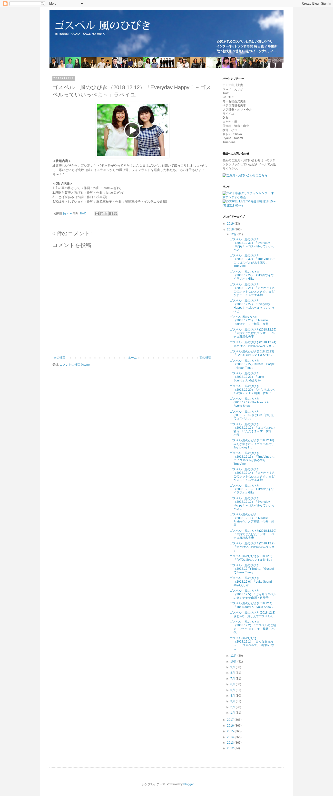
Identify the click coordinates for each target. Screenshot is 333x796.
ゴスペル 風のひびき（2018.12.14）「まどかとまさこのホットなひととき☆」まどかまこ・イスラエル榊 (252, 475)
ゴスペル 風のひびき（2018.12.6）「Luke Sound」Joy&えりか (252, 581)
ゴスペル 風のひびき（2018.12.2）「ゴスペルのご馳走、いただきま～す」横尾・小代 (253, 627)
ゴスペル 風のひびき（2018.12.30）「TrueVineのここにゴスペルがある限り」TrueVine (252, 261)
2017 (231, 719)
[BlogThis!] (101, 213)
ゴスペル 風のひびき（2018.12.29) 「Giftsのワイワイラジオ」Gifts (252, 275)
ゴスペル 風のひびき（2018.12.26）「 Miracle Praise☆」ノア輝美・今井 (249, 320)
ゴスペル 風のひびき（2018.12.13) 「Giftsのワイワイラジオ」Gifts (252, 489)
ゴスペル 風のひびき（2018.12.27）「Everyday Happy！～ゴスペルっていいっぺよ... (252, 306)
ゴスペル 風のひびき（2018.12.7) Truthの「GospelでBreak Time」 (252, 569)
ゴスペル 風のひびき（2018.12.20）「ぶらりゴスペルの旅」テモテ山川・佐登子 (252, 389)
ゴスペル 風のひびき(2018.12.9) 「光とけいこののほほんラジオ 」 (252, 547)
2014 (231, 737)
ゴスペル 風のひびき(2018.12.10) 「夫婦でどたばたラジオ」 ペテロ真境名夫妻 (253, 534)
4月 (233, 695)
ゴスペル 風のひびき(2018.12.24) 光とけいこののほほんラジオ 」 (253, 344)
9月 (233, 667)
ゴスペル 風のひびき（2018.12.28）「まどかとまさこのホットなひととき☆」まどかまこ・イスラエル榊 (252, 290)
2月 (233, 707)
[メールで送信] (97, 213)
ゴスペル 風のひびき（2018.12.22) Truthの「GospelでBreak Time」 (252, 364)
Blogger (188, 784)
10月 (233, 661)
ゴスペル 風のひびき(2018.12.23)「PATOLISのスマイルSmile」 (252, 353)
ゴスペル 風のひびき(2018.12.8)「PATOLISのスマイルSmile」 (251, 557)
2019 (231, 223)
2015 (231, 731)
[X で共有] (106, 213)
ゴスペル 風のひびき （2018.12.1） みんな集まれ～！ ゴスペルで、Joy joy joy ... (252, 643)
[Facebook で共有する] (110, 213)
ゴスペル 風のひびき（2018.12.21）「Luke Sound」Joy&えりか (247, 377)
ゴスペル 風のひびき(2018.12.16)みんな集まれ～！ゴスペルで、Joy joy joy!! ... (252, 444)
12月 (233, 234)
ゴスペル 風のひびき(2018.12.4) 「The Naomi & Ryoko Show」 (252, 605)
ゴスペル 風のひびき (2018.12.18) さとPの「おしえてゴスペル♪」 (252, 415)
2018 (231, 229)
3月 (233, 701)
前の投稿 (205, 357)
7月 (233, 678)
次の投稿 (59, 357)
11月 (233, 655)
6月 (233, 684)
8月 (233, 672)
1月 (233, 712)
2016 (231, 725)
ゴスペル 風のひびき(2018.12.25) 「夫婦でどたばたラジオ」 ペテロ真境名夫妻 (253, 333)
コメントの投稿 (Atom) (75, 364)
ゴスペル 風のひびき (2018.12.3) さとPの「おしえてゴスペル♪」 (252, 614)
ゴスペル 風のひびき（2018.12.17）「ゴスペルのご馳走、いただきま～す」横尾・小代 (252, 429)
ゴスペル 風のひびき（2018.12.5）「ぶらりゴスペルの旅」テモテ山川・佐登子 (253, 594)
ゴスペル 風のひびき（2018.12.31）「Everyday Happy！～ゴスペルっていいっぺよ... (252, 245)
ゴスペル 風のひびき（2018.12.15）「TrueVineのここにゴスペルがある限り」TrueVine (252, 458)
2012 (231, 748)
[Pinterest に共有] (115, 213)
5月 (233, 690)
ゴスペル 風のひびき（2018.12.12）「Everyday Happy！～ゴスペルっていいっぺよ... (252, 504)
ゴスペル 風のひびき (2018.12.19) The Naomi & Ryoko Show (249, 402)
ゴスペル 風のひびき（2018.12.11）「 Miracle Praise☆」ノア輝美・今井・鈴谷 (252, 520)
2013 (231, 742)
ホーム (132, 357)
